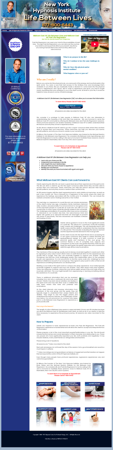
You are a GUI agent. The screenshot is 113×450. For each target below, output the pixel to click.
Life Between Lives (80, 30)
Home (4, 30)
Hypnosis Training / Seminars (45, 30)
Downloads (93, 30)
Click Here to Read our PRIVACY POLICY (56, 439)
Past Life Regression (65, 30)
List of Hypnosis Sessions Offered (20, 30)
